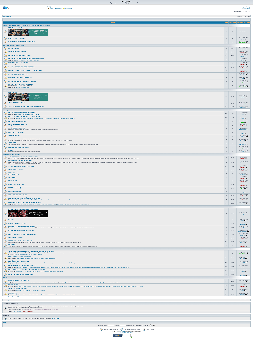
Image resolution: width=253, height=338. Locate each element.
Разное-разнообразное (117, 286)
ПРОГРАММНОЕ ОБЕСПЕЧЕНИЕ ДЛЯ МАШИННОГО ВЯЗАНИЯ (26, 269)
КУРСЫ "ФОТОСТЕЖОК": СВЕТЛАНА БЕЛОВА (21, 67)
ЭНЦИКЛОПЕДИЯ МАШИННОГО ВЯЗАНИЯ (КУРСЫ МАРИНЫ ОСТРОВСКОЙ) (31, 251)
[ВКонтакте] (4, 8)
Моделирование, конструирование (49, 286)
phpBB (123, 331)
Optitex (125, 286)
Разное (89, 204)
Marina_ (242, 151)
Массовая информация (50, 258)
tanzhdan (242, 271)
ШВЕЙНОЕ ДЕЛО (13, 284)
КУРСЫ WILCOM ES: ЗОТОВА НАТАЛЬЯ (19, 55)
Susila (242, 192)
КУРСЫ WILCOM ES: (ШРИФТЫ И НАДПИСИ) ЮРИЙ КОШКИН (26, 58)
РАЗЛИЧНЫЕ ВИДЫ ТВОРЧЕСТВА (18, 280)
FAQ (49, 7)
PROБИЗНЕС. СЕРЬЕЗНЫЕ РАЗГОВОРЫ (20, 241)
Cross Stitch (34, 199)
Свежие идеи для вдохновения (102, 286)
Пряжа (42, 258)
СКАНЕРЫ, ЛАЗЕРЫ (14, 136)
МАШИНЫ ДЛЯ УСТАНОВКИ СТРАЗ (18, 147)
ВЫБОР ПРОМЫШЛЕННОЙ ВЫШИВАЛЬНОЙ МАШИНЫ (30, 118)
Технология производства (33, 286)
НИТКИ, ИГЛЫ (12, 92)
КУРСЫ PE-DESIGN (13, 48)
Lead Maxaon (242, 136)
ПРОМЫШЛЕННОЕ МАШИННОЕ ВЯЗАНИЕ (20, 274)
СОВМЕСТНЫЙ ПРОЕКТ (15, 238)
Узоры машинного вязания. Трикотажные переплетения (44, 262)
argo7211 (242, 140)
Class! (4, 6)
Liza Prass (242, 49)
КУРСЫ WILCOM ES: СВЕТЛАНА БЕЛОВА (20, 77)
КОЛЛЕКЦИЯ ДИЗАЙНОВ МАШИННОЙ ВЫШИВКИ (23, 209)
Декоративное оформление (23, 262)
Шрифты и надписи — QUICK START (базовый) (27, 60)
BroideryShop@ (242, 129)
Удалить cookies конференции (10, 296)
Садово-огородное (40, 290)
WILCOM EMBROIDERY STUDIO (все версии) (21, 166)
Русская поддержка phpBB (126, 332)
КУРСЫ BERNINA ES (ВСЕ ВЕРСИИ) (18, 62)
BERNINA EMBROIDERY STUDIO (17, 195)
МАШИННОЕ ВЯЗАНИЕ (9, 249)
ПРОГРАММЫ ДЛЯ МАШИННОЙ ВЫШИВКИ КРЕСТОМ (24, 198)
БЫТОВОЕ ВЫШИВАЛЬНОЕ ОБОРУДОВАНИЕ (21, 112)
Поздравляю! (31, 290)
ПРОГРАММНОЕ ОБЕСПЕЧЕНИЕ (11, 154)
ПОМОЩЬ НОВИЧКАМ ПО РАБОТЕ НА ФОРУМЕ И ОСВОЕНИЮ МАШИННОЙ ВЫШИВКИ (26, 25)
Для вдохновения (75, 262)
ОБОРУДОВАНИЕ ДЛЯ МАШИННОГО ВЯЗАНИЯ (22, 265)
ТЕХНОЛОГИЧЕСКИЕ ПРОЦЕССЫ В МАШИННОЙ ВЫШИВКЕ (26, 106)
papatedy (242, 235)
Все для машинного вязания (48, 294)
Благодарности (68, 8)
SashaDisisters (242, 144)
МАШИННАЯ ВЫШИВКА (9, 207)
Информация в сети (89, 286)
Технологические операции (23, 258)
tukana (242, 118)
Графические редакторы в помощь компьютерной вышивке (72, 204)
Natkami (242, 56)
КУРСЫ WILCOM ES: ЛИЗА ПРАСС (18, 74)
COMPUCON (12, 177)
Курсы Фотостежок (28, 311)
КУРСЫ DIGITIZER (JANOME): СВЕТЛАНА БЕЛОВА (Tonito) (25, 70)
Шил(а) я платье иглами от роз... (75, 286)
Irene (242, 78)
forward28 (242, 107)
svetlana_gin (242, 174)
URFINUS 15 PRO (13, 173)
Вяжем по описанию (35, 258)
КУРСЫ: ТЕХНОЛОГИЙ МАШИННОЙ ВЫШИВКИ (22, 81)
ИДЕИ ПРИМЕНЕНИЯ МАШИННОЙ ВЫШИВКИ (22, 234)
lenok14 (242, 267)
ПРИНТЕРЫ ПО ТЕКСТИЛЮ (16, 132)
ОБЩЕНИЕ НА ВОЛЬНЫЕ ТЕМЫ (17, 289)
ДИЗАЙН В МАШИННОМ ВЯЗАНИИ (18, 261)
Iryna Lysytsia (242, 42)
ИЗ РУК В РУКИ (12, 293)
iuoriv (242, 60)
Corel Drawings (40, 204)
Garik (242, 133)
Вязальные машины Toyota (56, 267)
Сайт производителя (13, 174)
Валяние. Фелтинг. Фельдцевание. (49, 282)
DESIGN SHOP (12, 180)
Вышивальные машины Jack (52, 118)
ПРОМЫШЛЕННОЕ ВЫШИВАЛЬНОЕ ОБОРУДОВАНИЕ (24, 116)
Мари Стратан (242, 86)
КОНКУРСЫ (11, 219)
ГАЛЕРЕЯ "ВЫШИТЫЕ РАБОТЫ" (18, 223)
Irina (242, 122)
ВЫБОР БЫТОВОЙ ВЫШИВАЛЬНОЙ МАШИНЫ (27, 114)
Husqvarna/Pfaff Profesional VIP (28, 204)
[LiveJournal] (8, 8)
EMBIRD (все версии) (14, 188)
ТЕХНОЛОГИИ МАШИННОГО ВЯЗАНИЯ (20, 257)
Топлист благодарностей (56, 8)
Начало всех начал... (21, 286)
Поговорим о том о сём (22, 290)
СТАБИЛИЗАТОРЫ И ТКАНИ (16, 103)
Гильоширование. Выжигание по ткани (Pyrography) (93, 282)
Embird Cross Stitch (42, 199)
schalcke (242, 294)
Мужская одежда (63, 286)
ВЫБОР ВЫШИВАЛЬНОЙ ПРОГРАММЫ (20, 161)
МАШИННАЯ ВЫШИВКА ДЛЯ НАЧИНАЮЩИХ (21, 42)
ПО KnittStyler (28, 271)
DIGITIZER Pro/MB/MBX (15, 191)
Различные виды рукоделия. (113, 282)
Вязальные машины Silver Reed (24, 267)
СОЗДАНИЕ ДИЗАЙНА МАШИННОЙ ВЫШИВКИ (22, 226)
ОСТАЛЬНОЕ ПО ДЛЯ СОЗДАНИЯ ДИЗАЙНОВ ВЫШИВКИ (25, 202)
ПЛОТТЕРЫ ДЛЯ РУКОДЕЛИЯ (17, 121)
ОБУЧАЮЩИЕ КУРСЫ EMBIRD (17, 52)
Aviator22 (242, 242)
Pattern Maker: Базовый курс (22, 87)
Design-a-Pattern (20, 271)
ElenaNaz (242, 74)
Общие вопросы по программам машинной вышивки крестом (63, 199)
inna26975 (242, 262)
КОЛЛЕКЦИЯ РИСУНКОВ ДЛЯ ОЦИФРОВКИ (21, 230)
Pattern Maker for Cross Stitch (23, 199)
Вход (248, 7)
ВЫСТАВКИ (11, 245)
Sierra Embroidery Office (50, 204)
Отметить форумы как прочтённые (241, 19)
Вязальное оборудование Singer (109, 267)
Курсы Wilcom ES (18, 311)
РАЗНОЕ (10, 150)
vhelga (242, 220)
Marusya (242, 214)
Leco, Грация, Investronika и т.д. (135, 286)
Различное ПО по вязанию (57, 271)
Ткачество (76, 282)
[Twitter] (6, 8)
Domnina (242, 224)
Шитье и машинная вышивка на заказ (65, 294)
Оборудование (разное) (123, 267)
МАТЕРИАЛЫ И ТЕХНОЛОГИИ (11, 90)
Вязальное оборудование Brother (40, 267)
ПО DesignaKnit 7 (36, 271)
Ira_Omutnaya (55, 318)
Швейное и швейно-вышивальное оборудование (28, 294)
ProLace (18, 204)
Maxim (242, 290)
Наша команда (21, 296)
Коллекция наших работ (65, 262)
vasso (242, 114)
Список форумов (7, 16)
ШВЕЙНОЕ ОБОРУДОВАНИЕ (16, 128)
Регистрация (247, 8)
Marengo (242, 258)
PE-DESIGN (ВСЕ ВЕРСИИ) (16, 184)
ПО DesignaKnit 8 (45, 271)
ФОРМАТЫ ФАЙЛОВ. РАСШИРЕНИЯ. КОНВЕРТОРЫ (23, 157)
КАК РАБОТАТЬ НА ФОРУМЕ (16, 38)
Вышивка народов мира (22, 282)
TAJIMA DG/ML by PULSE (15, 170)
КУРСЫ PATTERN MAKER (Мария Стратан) (20, 84)
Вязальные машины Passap (71, 267)
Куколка (242, 162)
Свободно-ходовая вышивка (66, 282)
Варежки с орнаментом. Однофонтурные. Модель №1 (28, 254)
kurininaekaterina (242, 231)
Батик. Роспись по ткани (34, 282)
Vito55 (242, 227)
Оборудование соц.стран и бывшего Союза (89, 267)
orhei (242, 39)
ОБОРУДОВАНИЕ (7, 110)
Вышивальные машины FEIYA (67, 118)
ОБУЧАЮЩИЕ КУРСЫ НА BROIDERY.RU (14, 45)
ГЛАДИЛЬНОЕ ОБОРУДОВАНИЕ (17, 125)
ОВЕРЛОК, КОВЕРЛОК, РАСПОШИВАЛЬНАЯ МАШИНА (24, 139)
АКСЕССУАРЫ (12, 143)
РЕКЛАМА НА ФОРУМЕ (15, 28)
